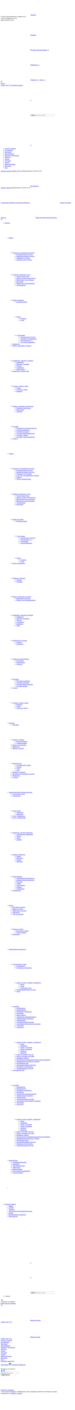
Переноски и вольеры (19, 640)
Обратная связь (35, 1337)
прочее (18, 836)
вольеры (19, 642)
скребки (19, 839)
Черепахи (19, 861)
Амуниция (20, 661)
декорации (19, 812)
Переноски (16, 775)
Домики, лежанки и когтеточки (22, 406)
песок (18, 768)
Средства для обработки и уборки (27, 475)
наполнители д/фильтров (24, 834)
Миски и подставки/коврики (26, 600)
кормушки (19, 814)
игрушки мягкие (21, 686)
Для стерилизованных (27, 342)
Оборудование (17, 876)
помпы (18, 883)
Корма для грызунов (19, 745)
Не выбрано (34, 186)
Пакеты (18, 477)
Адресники (20, 367)
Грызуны (12, 1209)
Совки (18, 388)
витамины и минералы (24, 968)
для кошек (15, 1006)
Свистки (19, 664)
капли (22, 984)
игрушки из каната (22, 432)
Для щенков (24, 541)
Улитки (18, 860)
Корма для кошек (18, 300)
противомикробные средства (26, 989)
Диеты (18, 317)
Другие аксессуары (22, 276)
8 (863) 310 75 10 (6, 85)
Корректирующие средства (25, 256)
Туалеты (15, 777)
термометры (20, 889)
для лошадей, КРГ (18, 1070)
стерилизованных (26, 543)
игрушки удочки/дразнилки (25, 437)
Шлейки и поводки (18, 772)
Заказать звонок (17, 85)
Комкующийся (17, 1169)
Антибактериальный (19, 1162)
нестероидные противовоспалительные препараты (33, 1060)
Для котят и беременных (28, 339)
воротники (20, 1013)
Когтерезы (19, 281)
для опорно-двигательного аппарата (28, 1024)
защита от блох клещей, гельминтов (28, 1119)
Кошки (11, 1206)
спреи (22, 986)
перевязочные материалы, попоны (27, 1061)
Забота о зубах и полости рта (26, 278)
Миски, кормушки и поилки (21, 346)
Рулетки (19, 366)
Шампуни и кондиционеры (25, 283)
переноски (19, 644)
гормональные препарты (24, 1095)
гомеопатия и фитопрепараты (26, 1017)
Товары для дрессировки (20, 659)
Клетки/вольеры (21, 741)
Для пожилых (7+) (26, 340)
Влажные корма (21, 302)
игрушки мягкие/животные (25, 433)
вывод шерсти (21, 1015)
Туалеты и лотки (22, 389)
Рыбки (18, 856)
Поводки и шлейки (22, 364)
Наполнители (17, 763)
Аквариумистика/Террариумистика (20, 1211)
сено (17, 770)
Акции (62, 202)
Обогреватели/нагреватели (25, 878)
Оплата (3, 217)
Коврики (19, 391)
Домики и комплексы (23, 408)
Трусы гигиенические (23, 479)
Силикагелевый (17, 1173)
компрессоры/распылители (25, 880)
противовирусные (22, 1063)
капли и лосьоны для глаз (24, 1054)
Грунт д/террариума (19, 818)
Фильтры (19, 882)
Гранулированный (18, 1166)
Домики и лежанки (18, 578)
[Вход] (15, 130)
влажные (23, 318)
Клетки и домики (18, 740)
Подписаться (5, 1375)
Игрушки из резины (23, 681)
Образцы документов (16, 202)
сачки (18, 838)
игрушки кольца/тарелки (24, 684)
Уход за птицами (18, 914)
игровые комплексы (23, 430)
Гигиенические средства (24, 254)
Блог (55, 217)
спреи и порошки (26, 1049)
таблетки (23, 1051)
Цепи (18, 625)
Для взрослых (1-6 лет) (27, 337)
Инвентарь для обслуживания (22, 832)
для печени (20, 1025)
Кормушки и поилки (23, 598)
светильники (20, 885)
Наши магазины (41, 217)
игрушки (15, 426)
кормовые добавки (22, 1058)
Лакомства (16, 344)
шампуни (23, 1053)
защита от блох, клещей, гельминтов (28, 983)
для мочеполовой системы (25, 1022)
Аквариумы (16, 796)
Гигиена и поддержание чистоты (23, 253)
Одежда (15, 438)
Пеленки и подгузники (24, 260)
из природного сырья (23, 765)
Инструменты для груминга (25, 499)
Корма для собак (17, 519)
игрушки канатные (22, 682)
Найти (33, 115)
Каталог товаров (10, 1204)
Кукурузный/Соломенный (21, 1171)
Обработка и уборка (23, 258)
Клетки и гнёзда (17, 929)
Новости (27, 202)
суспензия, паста (25, 988)
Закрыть (33, 15)
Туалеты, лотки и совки (20, 386)
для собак (15, 1085)
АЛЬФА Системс (16, 1393)
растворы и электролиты (24, 1067)
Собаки (11, 1207)
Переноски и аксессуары (20, 371)
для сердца (20, 1027)
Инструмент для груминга (25, 280)
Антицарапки (21, 285)
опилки (18, 767)
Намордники (20, 369)
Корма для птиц (17, 909)
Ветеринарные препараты (17, 1214)
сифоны (19, 887)
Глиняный (15, 1164)
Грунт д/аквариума (18, 816)
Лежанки (19, 411)
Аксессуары (16, 811)
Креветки (19, 858)
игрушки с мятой (22, 435)
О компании (5, 202)
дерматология (21, 1020)
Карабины (19, 624)
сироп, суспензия (26, 1047)
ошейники (23, 1046)
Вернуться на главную (8, 1303)
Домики (19, 580)
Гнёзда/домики (21, 932)
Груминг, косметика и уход (21, 274)
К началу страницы (7, 1390)
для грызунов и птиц (19, 964)
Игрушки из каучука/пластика (26, 428)
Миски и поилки (18, 748)
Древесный (16, 1167)
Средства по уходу (18, 794)
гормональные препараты (25, 1018)
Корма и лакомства (18, 854)
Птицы (11, 1213)
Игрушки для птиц (18, 907)
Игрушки (15, 679)
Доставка (68, 202)
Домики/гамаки (21, 743)
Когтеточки (20, 410)
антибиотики (20, 966)
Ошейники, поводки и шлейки (22, 360)
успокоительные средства (24, 1068)
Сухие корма (20, 335)
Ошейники (20, 362)
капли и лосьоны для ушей (25, 1056)
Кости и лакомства (18, 563)
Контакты (50, 217)
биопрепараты (21, 1010)
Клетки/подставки (22, 931)
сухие (22, 320)
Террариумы (16, 890)
